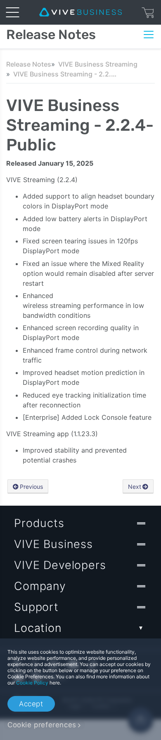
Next (134, 486)
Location (38, 628)
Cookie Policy (32, 683)
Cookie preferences (41, 725)
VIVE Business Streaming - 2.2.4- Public (64, 74)
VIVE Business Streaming (97, 64)
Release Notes (28, 64)
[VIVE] (80, 12)
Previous (31, 486)
